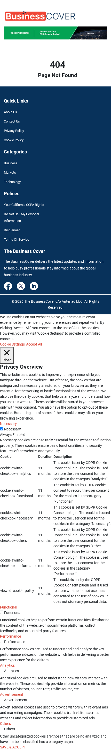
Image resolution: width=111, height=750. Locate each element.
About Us (10, 112)
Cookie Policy (13, 140)
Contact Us (12, 121)
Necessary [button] (8, 424)
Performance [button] (10, 636)
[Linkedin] (34, 286)
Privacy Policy (14, 131)
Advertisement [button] (11, 694)
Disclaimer (12, 230)
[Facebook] (8, 286)
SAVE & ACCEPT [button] (13, 747)
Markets (10, 172)
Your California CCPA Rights (24, 205)
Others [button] (5, 723)
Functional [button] (8, 607)
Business (11, 163)
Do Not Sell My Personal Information (21, 217)
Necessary (12, 429)
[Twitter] (21, 286)
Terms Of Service (16, 239)
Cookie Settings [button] (12, 344)
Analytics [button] (7, 665)
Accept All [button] (34, 344)
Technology (12, 182)
